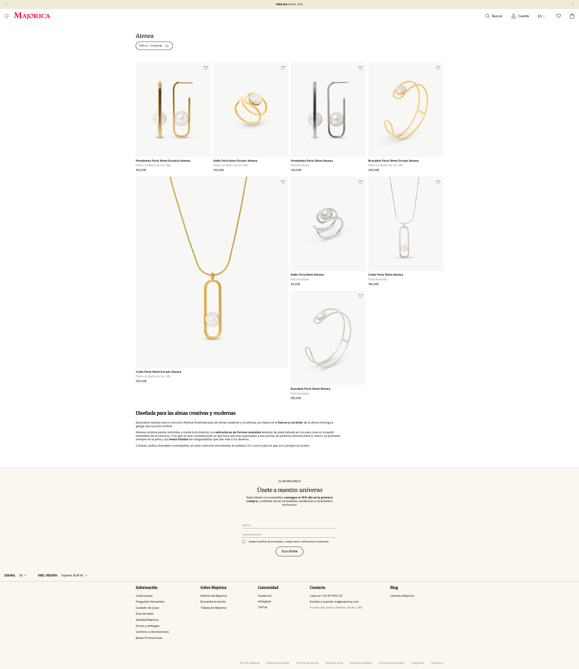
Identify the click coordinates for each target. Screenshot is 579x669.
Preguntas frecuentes (150, 601)
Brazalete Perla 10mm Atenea (310, 388)
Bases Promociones (149, 638)
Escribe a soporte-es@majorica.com (334, 601)
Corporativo (437, 663)
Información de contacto (391, 663)
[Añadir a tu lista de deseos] (205, 68)
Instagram (264, 601)
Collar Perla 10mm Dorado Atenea (158, 371)
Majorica (254, 663)
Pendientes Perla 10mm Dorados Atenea (163, 160)
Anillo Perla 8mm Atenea (307, 274)
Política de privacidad (277, 663)
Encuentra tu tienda (213, 601)
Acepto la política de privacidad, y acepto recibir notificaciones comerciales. (289, 541)
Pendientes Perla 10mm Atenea (312, 160)
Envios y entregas (147, 625)
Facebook (265, 595)
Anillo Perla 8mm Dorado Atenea (235, 160)
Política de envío (334, 663)
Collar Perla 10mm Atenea (385, 274)
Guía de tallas (145, 613)
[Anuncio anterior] (6, 4)
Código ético (417, 663)
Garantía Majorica (147, 619)
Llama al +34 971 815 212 (326, 595)
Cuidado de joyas (147, 607)
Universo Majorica (402, 595)
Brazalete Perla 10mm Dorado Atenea (393, 160)
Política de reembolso (361, 663)
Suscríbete (290, 551)
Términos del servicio (307, 663)
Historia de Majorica (213, 595)
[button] (7, 16)
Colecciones (144, 595)
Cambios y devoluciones (152, 631)
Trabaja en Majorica (213, 607)
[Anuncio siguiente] (573, 4)
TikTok (262, 607)
